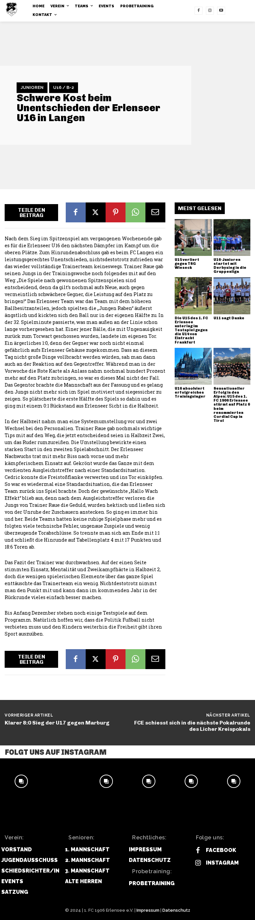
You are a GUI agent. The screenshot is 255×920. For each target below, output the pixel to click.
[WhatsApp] (135, 212)
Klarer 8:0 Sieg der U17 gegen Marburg (57, 723)
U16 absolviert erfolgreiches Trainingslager (190, 392)
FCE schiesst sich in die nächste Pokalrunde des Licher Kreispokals (192, 726)
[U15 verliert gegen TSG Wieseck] (193, 237)
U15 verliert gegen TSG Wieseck (187, 264)
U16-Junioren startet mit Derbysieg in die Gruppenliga (229, 266)
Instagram (222, 863)
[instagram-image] (21, 781)
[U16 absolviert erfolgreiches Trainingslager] (193, 366)
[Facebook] (199, 11)
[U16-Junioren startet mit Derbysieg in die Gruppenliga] (232, 237)
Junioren (32, 87)
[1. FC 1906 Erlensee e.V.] (13, 9)
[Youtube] (221, 11)
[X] (96, 212)
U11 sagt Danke (228, 318)
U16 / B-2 (63, 87)
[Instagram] (210, 11)
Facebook (221, 850)
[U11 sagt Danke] (232, 295)
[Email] (155, 212)
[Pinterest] (116, 212)
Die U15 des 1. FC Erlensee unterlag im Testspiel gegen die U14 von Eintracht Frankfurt (191, 330)
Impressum (147, 910)
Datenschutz (176, 910)
